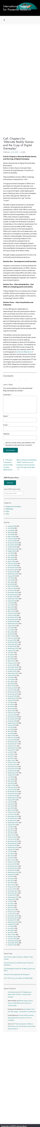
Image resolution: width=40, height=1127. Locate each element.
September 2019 (13, 698)
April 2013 (11, 858)
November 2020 (13, 669)
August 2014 (12, 824)
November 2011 (13, 893)
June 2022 (11, 630)
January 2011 (12, 914)
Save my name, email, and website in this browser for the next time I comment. (20, 444)
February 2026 (12, 538)
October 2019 (12, 696)
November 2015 (13, 793)
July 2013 (11, 851)
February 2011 (12, 912)
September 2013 (13, 847)
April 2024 (11, 584)
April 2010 (11, 932)
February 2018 (12, 737)
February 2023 (12, 613)
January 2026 (12, 540)
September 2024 (13, 574)
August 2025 (12, 551)
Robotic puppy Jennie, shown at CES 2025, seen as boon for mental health (20, 1003)
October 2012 (12, 870)
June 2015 (11, 804)
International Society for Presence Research (17, 8)
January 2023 (12, 615)
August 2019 (12, 700)
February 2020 (12, 688)
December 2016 (13, 766)
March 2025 (11, 561)
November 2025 (13, 545)
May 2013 (11, 856)
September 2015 (13, 798)
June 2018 (11, 729)
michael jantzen (13, 992)
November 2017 (13, 744)
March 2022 (11, 636)
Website (6, 434)
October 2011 (12, 895)
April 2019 (11, 708)
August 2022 (12, 626)
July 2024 (11, 578)
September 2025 (13, 549)
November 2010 (13, 918)
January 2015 (12, 814)
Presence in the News (13, 506)
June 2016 (11, 779)
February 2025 (12, 563)
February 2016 (12, 787)
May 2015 (11, 806)
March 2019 (11, 710)
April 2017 (11, 758)
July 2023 (11, 603)
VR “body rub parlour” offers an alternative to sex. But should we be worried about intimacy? (21, 1026)
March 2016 (11, 785)
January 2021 (12, 665)
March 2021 (11, 661)
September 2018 (13, 723)
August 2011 (12, 899)
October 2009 (12, 945)
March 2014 (11, 835)
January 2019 (12, 715)
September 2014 (13, 822)
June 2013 (11, 854)
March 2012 (11, 885)
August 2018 (12, 725)
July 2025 (11, 553)
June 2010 (11, 928)
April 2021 (11, 659)
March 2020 (12, 686)
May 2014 (11, 831)
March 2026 (12, 536)
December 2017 (13, 742)
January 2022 (12, 640)
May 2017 (11, 756)
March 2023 (11, 611)
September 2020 (13, 673)
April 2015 (11, 808)
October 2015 (12, 796)
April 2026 (11, 534)
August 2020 (12, 675)
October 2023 (12, 596)
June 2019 (11, 704)
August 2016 (12, 775)
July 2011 (10, 901)
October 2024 (12, 572)
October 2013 (12, 845)
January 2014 (12, 839)
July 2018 (11, 727)
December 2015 (13, 791)
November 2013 (13, 843)
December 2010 (13, 916)
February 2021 (12, 663)
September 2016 (13, 773)
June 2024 (11, 580)
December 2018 (13, 717)
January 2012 (12, 889)
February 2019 (12, 713)
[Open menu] (4, 20)
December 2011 (13, 891)
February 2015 (12, 812)
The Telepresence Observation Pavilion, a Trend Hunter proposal (20, 994)
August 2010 (12, 924)
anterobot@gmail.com (25, 352)
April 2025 (11, 559)
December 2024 (13, 567)
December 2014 (13, 816)
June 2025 (11, 555)
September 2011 (13, 897)
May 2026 (11, 532)
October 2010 (12, 920)
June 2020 (11, 679)
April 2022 (11, 634)
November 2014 (13, 818)
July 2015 (11, 802)
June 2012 (11, 878)
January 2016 (12, 789)
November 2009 (13, 943)
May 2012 (11, 880)
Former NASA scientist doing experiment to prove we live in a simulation (21, 1017)
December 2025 (13, 543)
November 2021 (13, 644)
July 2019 (11, 702)
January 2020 (12, 690)
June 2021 (11, 654)
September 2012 (13, 872)
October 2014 (12, 820)
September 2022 (13, 623)
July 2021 (11, 652)
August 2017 (12, 750)
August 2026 (12, 526)
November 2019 (13, 694)
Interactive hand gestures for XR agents (16, 974)
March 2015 (11, 810)
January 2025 (12, 565)
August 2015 (12, 800)
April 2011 (11, 907)
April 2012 (11, 882)
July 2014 (11, 827)
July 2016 (11, 777)
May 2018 (11, 731)
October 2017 (12, 746)
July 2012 (11, 876)
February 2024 (12, 588)
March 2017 (11, 760)
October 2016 (12, 771)
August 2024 (12, 576)
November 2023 (13, 594)
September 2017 (13, 748)
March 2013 (11, 860)
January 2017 (12, 764)
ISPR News (9, 509)
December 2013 (13, 841)
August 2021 (12, 650)
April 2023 (11, 609)
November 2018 (13, 719)
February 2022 (12, 638)
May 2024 (11, 582)
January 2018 (12, 740)
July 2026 (11, 528)
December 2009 (13, 941)
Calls (23, 152)
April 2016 (11, 783)
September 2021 (13, 648)
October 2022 (12, 621)
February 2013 (12, 862)
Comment (7, 395)
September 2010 (13, 922)
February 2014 (12, 837)
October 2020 (12, 671)
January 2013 (12, 864)
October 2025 (12, 547)
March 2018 (11, 735)
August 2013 (12, 849)
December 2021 (13, 642)
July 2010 (11, 926)
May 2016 (11, 781)
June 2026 (11, 530)
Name (5, 416)
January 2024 (12, 590)
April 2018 (11, 733)
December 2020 (13, 667)
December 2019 (13, 692)
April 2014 (11, 833)
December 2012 (13, 866)
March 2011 (11, 910)
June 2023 (11, 605)
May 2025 (11, 557)
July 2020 (11, 677)
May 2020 (11, 682)
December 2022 (13, 617)
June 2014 (11, 829)
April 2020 (11, 684)
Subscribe (10, 483)
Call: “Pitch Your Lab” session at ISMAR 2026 (18, 978)
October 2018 (12, 721)
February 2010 (12, 936)
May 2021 (11, 657)
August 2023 (12, 601)
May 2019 (11, 706)
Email (5, 425)
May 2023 (11, 607)
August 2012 (12, 874)
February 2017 (12, 762)
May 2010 (11, 930)
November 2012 (13, 868)
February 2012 (12, 887)
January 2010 (12, 938)
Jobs (7, 514)
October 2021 (12, 646)
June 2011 (11, 903)
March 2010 (11, 934)
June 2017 (11, 754)
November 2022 (13, 619)
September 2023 (13, 599)
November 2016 (13, 768)
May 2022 (11, 632)
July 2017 (11, 752)
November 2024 (13, 570)
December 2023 (13, 592)
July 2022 (11, 628)
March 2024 (11, 586)
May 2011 (11, 905)
